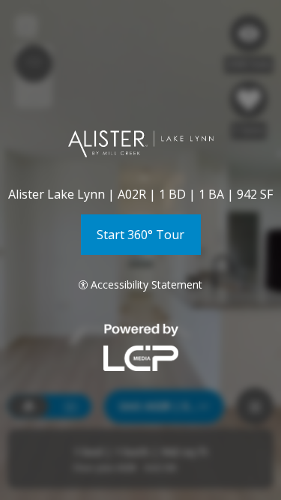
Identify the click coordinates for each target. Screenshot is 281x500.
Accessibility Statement (146, 284)
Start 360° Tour (140, 234)
